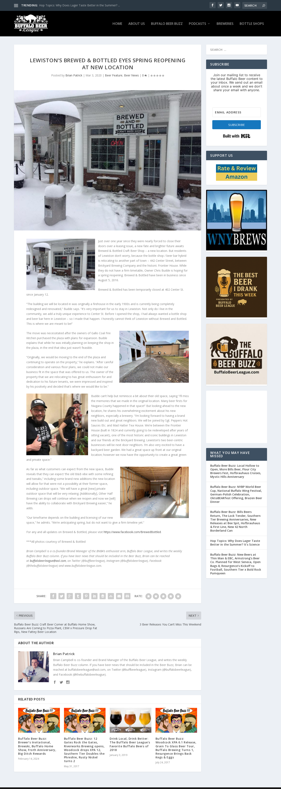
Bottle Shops (252, 24)
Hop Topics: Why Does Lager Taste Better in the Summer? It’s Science (235, 542)
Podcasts (197, 24)
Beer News (131, 75)
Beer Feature (113, 75)
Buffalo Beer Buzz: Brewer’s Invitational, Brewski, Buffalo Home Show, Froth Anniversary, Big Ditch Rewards (37, 746)
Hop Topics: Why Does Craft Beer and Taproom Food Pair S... (80, 5)
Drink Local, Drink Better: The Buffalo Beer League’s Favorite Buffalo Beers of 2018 (130, 744)
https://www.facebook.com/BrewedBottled (132, 532)
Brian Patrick (73, 75)
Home (117, 24)
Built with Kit (236, 136)
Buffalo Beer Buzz (167, 24)
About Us (136, 24)
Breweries (225, 24)
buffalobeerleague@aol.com (48, 561)
